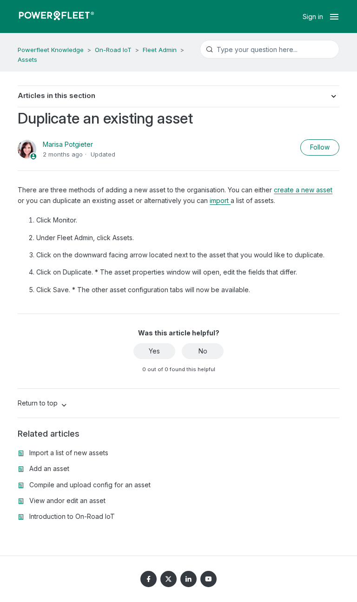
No (202, 351)
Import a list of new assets (68, 453)
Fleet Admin (160, 49)
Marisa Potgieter (68, 144)
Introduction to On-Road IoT (72, 516)
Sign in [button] (313, 16)
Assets (27, 59)
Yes (154, 351)
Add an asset (49, 468)
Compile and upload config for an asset (90, 485)
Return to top (39, 403)
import (220, 200)
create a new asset (303, 190)
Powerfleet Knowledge (51, 49)
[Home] (56, 16)
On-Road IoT (113, 49)
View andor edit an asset (67, 500)
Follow (320, 147)
